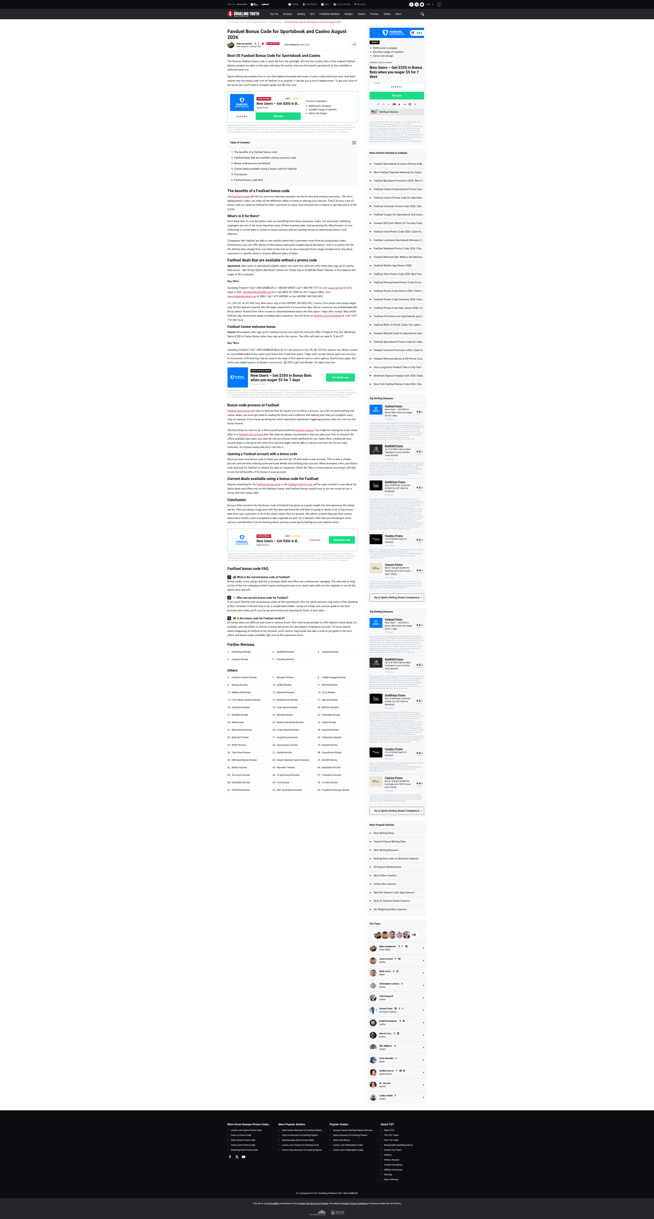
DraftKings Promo (395, 482)
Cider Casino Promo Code (243, 1140)
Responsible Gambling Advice (398, 1145)
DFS (312, 14)
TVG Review (283, 782)
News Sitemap (391, 1179)
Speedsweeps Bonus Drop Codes (298, 1140)
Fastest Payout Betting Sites (390, 841)
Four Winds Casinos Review (246, 699)
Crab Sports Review (287, 707)
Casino (361, 14)
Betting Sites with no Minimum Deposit (396, 858)
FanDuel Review (275, 22)
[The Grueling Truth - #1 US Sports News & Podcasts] (247, 14)
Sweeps (349, 14)
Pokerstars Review (331, 737)
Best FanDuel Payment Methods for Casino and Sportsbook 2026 (399, 172)
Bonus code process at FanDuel (252, 163)
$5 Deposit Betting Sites (387, 866)
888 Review (238, 722)
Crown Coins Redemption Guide (348, 1150)
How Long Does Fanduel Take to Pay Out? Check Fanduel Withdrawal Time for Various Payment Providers (399, 367)
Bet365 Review (330, 760)
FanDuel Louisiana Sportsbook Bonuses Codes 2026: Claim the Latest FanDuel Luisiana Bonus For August (399, 240)
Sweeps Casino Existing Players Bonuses (353, 1130)
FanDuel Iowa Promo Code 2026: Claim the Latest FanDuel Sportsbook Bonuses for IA (399, 231)
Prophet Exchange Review (335, 790)
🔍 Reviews (360, 4)
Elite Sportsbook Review (244, 760)
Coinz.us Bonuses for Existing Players (300, 1135)
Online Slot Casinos (385, 884)
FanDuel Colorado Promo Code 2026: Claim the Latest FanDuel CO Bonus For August (399, 206)
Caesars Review (240, 659)
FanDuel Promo (393, 406)
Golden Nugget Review (334, 677)
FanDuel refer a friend (251, 434)
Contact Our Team (392, 1150)
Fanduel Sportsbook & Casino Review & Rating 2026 (399, 163)
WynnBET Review (286, 767)
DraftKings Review (241, 651)
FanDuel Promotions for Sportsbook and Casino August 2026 (399, 316)
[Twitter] (417, 4)
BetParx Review (330, 707)
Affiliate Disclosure (393, 1169)
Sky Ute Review (330, 699)
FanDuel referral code (300, 484)
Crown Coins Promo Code (243, 1145)
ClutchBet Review (241, 782)
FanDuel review (241, 196)
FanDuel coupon (304, 430)
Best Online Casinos (385, 875)
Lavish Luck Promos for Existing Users (300, 1145)
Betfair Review (239, 767)
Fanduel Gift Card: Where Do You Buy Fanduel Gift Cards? (399, 223)
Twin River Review (241, 752)
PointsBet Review (331, 714)
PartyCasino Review (287, 745)
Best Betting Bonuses (386, 850)
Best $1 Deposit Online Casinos (392, 900)
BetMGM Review (285, 651)
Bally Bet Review (240, 737)
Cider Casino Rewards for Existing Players (302, 1130)
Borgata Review (285, 677)
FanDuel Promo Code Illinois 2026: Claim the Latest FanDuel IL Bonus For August (399, 290)
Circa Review (328, 692)
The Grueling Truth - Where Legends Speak (246, 22)
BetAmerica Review (242, 729)
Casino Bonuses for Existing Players (350, 1135)
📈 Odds (325, 4)
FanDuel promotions (239, 410)
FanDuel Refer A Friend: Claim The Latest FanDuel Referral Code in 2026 (399, 324)
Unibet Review (284, 685)
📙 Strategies (309, 4)
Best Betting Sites (384, 833)
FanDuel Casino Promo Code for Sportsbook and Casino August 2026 (399, 197)
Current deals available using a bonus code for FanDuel (265, 168)
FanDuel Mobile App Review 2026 (392, 265)
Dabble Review (284, 752)
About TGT (389, 1130)
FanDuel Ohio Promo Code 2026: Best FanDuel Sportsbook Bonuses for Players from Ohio (399, 274)
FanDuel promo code (268, 484)
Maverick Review (285, 692)
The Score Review (241, 775)
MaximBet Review (331, 767)
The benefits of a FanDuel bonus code (255, 152)
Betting (301, 14)
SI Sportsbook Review (288, 775)
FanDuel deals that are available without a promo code (265, 157)
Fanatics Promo (394, 535)
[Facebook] (411, 4)
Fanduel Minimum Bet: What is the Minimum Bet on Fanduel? (399, 257)
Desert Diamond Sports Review (293, 760)
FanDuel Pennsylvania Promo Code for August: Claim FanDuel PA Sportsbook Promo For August (399, 282)
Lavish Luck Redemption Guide (348, 1145)
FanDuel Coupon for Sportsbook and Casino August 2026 (399, 214)
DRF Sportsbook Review (289, 790)
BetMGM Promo (394, 446)
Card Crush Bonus (341, 1140)
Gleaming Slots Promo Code (244, 1150)
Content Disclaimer (393, 1164)
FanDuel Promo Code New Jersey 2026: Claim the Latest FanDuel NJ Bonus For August (399, 307)
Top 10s (274, 14)
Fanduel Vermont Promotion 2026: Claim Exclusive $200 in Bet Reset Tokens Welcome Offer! (399, 350)
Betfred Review (330, 685)
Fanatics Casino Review (244, 677)
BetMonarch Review (287, 699)
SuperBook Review (331, 752)
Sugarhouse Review (287, 737)
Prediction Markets (329, 14)
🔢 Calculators (341, 4)
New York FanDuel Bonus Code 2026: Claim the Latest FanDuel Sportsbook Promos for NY (399, 384)
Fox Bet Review (330, 782)
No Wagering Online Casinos (390, 909)
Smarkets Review (241, 707)
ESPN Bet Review (241, 790)
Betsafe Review (285, 714)
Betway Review (240, 685)
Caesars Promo (393, 564)
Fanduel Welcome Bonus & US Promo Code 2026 (399, 358)
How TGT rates (391, 1140)
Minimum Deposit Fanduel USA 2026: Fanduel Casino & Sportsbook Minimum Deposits (399, 375)
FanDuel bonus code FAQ (248, 180)
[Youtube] (422, 4)
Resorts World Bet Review (290, 722)
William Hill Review (241, 692)
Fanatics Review (285, 659)
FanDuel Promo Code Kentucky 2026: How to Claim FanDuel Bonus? (399, 299)
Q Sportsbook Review (288, 729)
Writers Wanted (391, 1160)
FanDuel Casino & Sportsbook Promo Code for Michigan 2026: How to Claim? (399, 189)
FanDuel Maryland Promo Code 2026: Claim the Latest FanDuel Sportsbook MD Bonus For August (399, 248)
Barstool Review (330, 729)
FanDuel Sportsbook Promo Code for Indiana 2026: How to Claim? (399, 341)
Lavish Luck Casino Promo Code (246, 1130)
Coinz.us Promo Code (241, 1135)
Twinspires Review (331, 775)
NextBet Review (240, 714)
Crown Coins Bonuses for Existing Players (302, 1150)
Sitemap (388, 1174)
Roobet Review (330, 745)
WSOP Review (239, 745)
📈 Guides (293, 4)
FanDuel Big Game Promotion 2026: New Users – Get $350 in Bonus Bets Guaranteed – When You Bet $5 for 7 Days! (399, 180)
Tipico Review (329, 722)
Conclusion (240, 174)
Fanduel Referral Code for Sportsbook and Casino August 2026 (399, 333)
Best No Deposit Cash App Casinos (394, 892)
